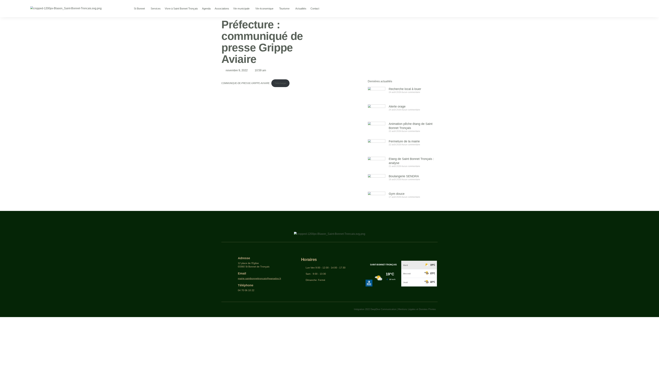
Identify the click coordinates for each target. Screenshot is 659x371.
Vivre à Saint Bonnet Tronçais (181, 8)
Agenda (206, 8)
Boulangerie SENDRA (404, 176)
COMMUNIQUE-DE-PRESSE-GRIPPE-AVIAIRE (245, 83)
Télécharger (280, 83)
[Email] (232, 276)
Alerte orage (397, 106)
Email (242, 273)
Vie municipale (241, 8)
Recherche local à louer (405, 89)
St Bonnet (139, 8)
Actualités (300, 8)
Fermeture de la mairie (404, 141)
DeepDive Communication (383, 309)
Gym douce (396, 193)
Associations (222, 8)
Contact (314, 8)
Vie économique (264, 8)
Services (156, 8)
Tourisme (284, 8)
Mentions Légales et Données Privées (417, 309)
